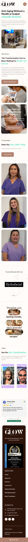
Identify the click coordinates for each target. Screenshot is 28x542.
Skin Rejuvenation (10, 492)
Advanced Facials (10, 489)
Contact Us (8, 485)
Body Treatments (10, 496)
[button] (12, 295)
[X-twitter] (13, 519)
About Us (7, 478)
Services (7, 482)
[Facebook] (6, 519)
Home (6, 474)
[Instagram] (9, 519)
